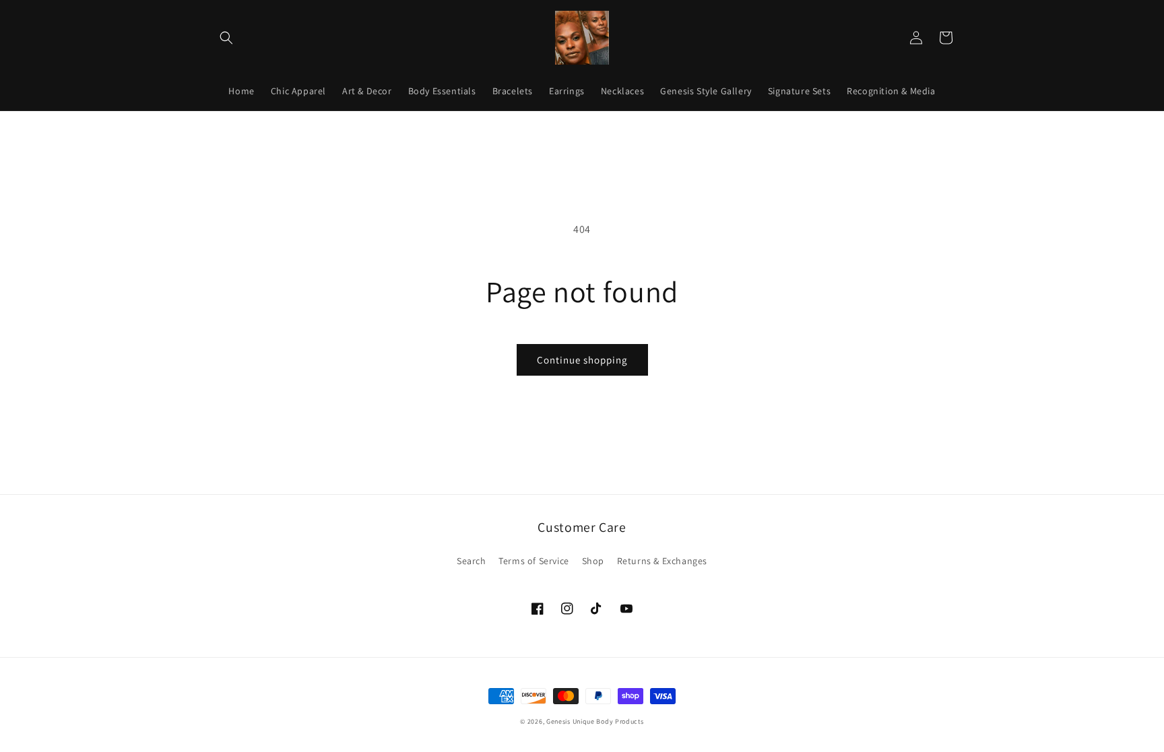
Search (471, 561)
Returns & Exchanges (662, 561)
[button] (226, 38)
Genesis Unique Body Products (595, 721)
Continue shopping (582, 359)
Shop (593, 561)
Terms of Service (533, 561)
